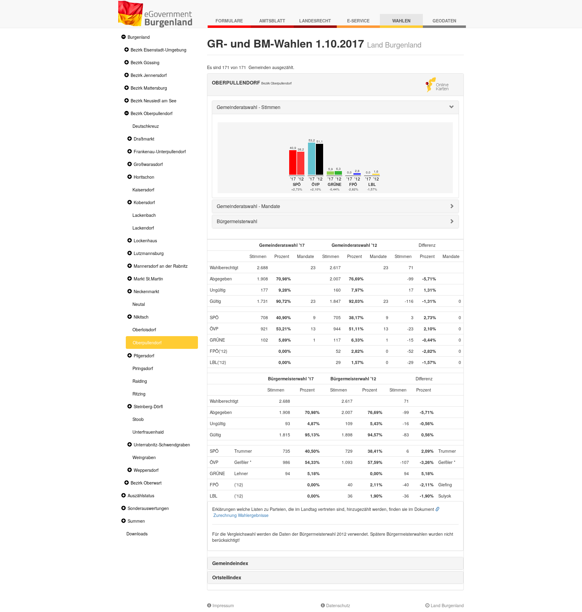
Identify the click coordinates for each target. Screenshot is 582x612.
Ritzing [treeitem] (139, 394)
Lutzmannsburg (149, 253)
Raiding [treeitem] (139, 381)
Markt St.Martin (148, 279)
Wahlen (401, 21)
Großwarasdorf (148, 164)
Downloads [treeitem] (137, 534)
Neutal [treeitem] (138, 304)
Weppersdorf (146, 470)
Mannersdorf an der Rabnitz (161, 266)
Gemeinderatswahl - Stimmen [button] (248, 107)
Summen (136, 521)
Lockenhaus (145, 240)
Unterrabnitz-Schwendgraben (162, 445)
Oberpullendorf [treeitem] (147, 342)
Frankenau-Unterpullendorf (160, 151)
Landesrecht (315, 21)
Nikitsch (141, 317)
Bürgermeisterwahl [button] (237, 221)
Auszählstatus (141, 495)
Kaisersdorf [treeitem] (143, 190)
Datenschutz (337, 605)
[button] (123, 37)
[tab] (335, 107)
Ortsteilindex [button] (226, 577)
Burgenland (139, 37)
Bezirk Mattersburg (149, 88)
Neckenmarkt (146, 291)
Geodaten (444, 21)
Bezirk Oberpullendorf (151, 113)
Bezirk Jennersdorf (149, 75)
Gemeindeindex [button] (230, 563)
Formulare (229, 21)
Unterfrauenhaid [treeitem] (148, 432)
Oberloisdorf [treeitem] (144, 329)
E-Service (358, 21)
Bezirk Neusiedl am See (153, 101)
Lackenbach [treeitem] (144, 215)
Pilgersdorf (144, 355)
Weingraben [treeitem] (144, 457)
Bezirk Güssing (145, 62)
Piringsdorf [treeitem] (142, 368)
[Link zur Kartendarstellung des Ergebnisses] (437, 84)
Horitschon (144, 177)
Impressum (222, 605)
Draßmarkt (144, 139)
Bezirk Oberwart (146, 483)
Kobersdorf (144, 202)
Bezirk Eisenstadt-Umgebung (158, 50)
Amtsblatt (272, 21)
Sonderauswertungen (148, 508)
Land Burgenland (447, 605)
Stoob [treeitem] (138, 419)
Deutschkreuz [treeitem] (145, 126)
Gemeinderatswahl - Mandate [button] (248, 206)
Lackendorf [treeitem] (143, 228)
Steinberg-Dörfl (148, 406)
